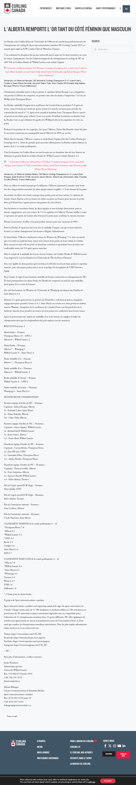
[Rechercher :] (112, 49)
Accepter (108, 781)
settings (91, 782)
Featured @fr (12, 716)
